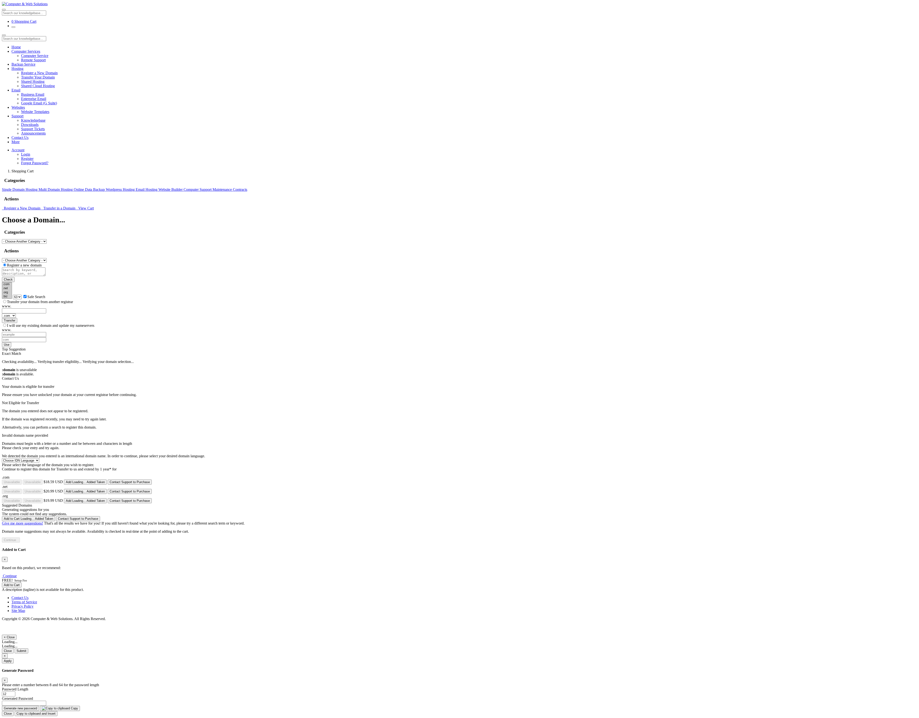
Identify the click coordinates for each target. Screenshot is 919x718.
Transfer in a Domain (58, 208)
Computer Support (198, 189)
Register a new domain (24, 265)
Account (17, 150)
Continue (11, 540)
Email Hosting (147, 189)
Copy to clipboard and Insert (36, 713)
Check (8, 279)
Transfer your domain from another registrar (40, 302)
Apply (8, 661)
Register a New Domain (39, 73)
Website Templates (35, 112)
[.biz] (7, 296)
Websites (18, 107)
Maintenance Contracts (230, 189)
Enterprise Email (33, 99)
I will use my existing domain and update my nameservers (50, 325)
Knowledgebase (33, 120)
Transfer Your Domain (38, 77)
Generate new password (20, 708)
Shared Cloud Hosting (38, 86)
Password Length (15, 689)
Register (27, 159)
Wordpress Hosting (121, 189)
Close (8, 651)
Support (17, 116)
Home (16, 47)
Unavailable (12, 482)
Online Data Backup (90, 189)
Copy (74, 708)
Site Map (18, 611)
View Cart (85, 208)
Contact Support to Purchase (130, 482)
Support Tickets (33, 129)
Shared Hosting (33, 81)
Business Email (32, 94)
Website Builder (171, 189)
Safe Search (36, 297)
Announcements (33, 133)
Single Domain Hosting (20, 189)
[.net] (7, 288)
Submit (21, 651)
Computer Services (25, 51)
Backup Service (23, 64)
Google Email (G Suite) (39, 103)
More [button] (15, 142)
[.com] (7, 284)
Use (6, 344)
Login (25, 154)
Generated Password (17, 698)
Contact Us (19, 138)
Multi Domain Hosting (56, 189)
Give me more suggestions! (22, 523)
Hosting (17, 69)
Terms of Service (24, 602)
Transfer (9, 320)
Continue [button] (10, 576)
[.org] (7, 292)
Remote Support (33, 60)
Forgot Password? (34, 163)
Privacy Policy (22, 606)
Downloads (30, 125)
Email (15, 90)
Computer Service (34, 56)
